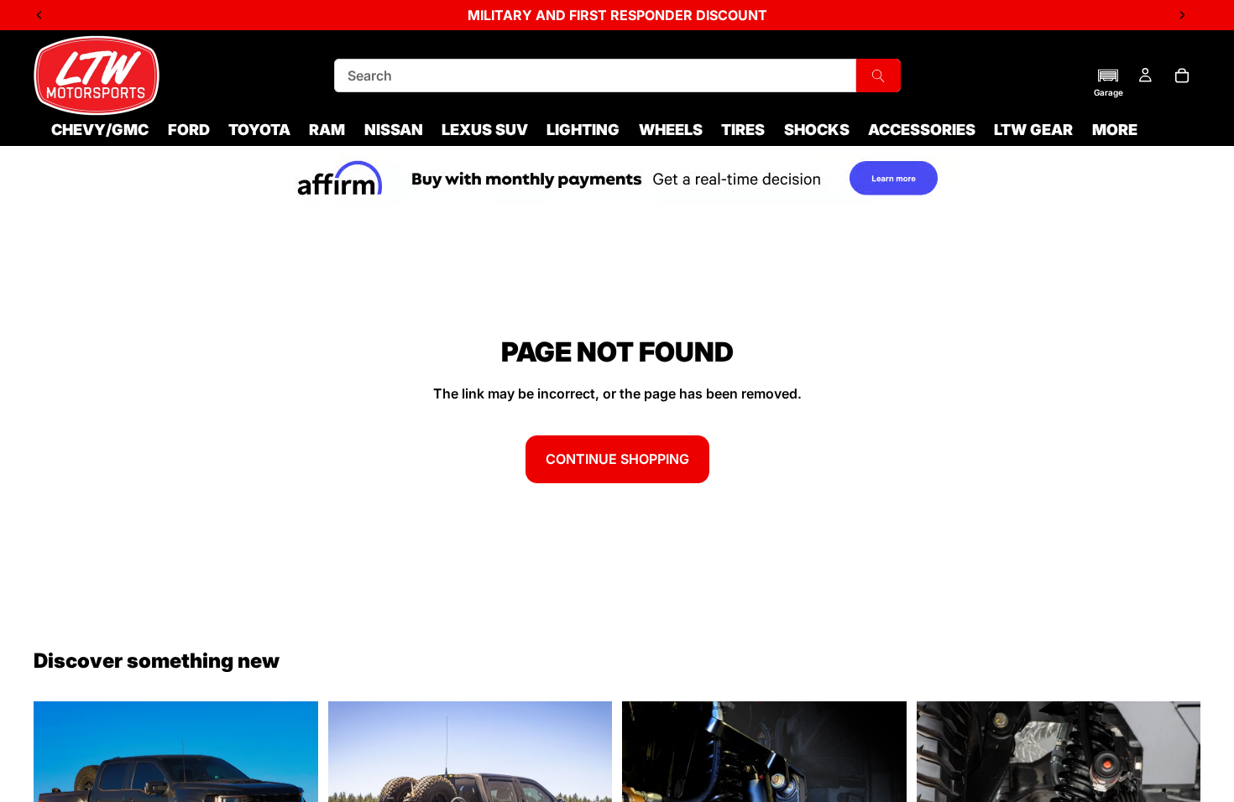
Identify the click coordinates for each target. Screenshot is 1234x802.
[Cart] (1181, 75)
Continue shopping (617, 458)
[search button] (878, 75)
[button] (1108, 82)
